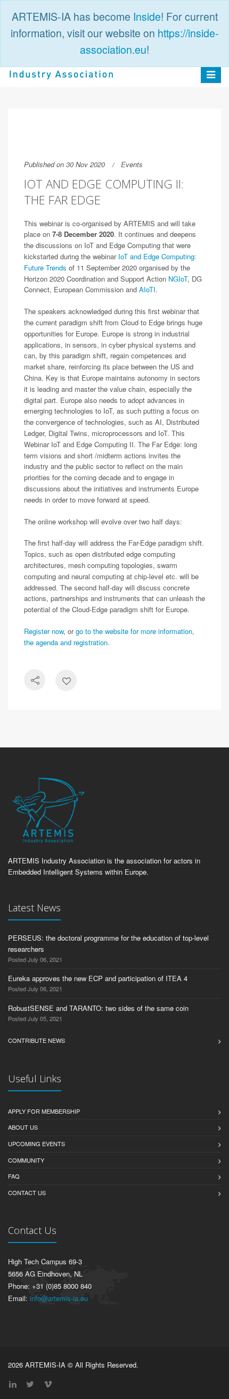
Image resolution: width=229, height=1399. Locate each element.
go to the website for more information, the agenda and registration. (109, 636)
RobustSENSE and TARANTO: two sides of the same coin (98, 1008)
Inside (147, 16)
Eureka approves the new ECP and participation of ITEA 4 (97, 978)
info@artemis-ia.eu (59, 1298)
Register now (43, 631)
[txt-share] (34, 681)
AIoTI (147, 289)
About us (23, 1127)
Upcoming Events (36, 1143)
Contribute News (36, 1040)
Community (26, 1160)
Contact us (27, 1192)
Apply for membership (44, 1111)
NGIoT (177, 279)
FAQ (14, 1176)
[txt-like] (66, 681)
